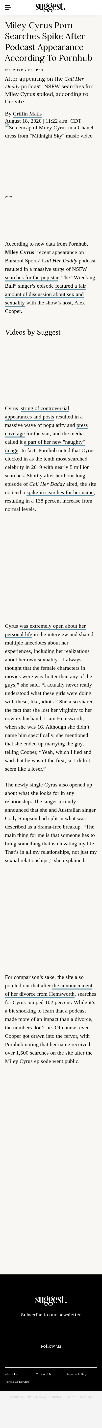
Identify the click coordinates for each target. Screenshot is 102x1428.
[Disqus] (51, 1144)
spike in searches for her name (60, 492)
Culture (14, 70)
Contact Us (43, 1374)
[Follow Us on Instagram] (72, 1354)
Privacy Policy (76, 1374)
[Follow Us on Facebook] (8, 1354)
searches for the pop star (31, 277)
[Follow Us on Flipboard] (93, 1354)
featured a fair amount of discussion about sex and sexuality (45, 294)
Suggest (44, 2)
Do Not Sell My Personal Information (38, 1397)
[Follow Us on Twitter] (30, 1354)
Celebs (36, 70)
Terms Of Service (17, 1381)
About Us (11, 1374)
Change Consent (80, 1397)
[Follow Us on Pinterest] (51, 1354)
